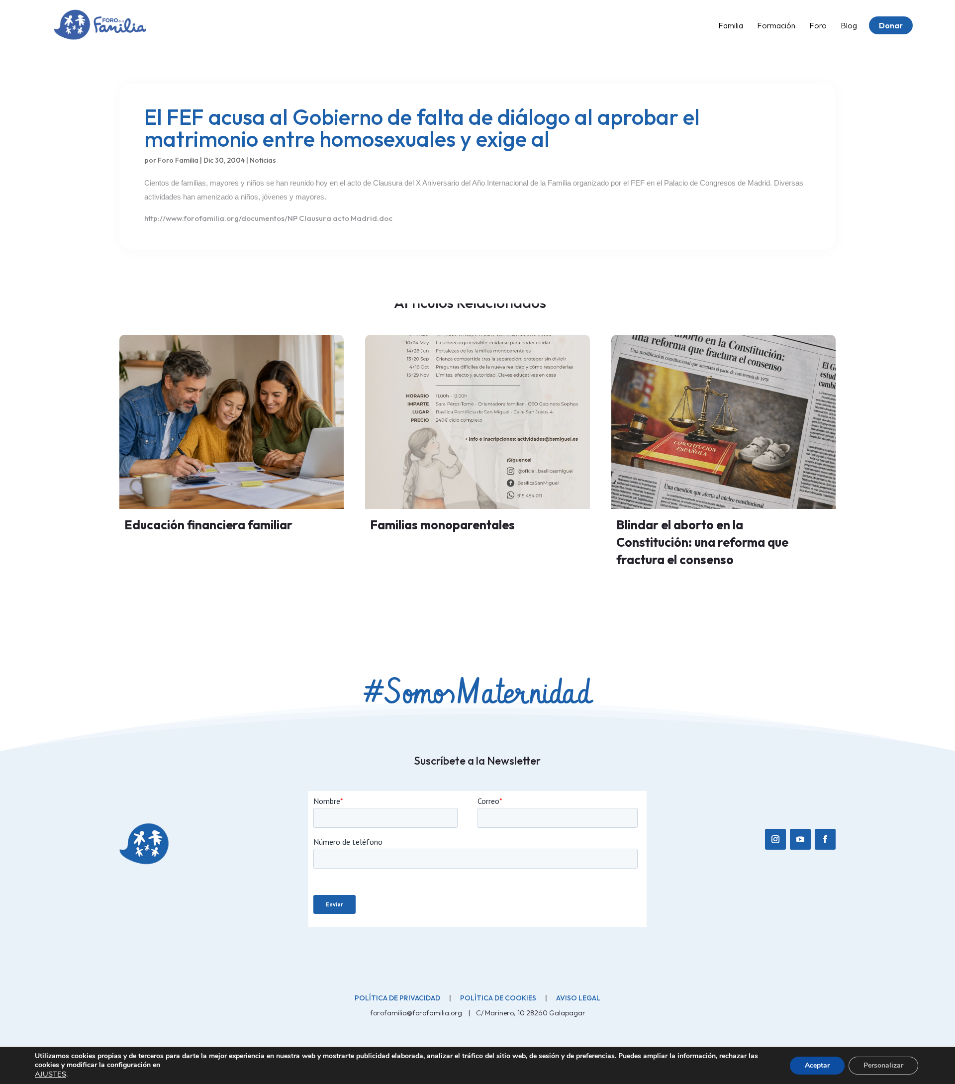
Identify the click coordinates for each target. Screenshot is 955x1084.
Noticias (263, 160)
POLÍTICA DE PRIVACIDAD (397, 997)
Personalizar (883, 1065)
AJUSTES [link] (50, 1074)
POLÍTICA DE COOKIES (498, 997)
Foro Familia (178, 160)
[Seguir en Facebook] (825, 839)
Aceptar (817, 1065)
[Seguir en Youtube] (800, 839)
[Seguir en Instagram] (775, 839)
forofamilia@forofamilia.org (417, 1012)
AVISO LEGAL (578, 997)
